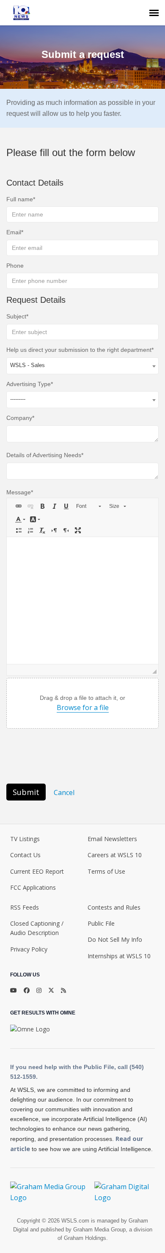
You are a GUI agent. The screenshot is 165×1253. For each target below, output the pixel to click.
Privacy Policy (28, 949)
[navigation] (154, 12)
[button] (19, 506)
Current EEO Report (37, 871)
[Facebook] (27, 990)
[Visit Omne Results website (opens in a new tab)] (30, 1029)
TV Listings (25, 839)
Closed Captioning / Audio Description (36, 928)
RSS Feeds (24, 907)
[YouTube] (13, 990)
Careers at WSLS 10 (115, 855)
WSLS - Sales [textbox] (27, 365)
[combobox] (82, 365)
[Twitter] (51, 990)
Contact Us (25, 855)
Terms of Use (106, 871)
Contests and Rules (114, 907)
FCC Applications (33, 887)
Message (18, 492)
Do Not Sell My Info (115, 939)
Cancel (64, 792)
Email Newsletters (112, 839)
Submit (26, 792)
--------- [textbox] (17, 399)
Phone (15, 265)
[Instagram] (38, 990)
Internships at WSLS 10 (119, 956)
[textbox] (82, 600)
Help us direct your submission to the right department (78, 349)
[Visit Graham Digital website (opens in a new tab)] (124, 1192)
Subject (16, 316)
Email (13, 232)
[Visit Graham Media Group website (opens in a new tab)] (49, 1192)
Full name (19, 199)
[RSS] (63, 990)
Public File (101, 923)
